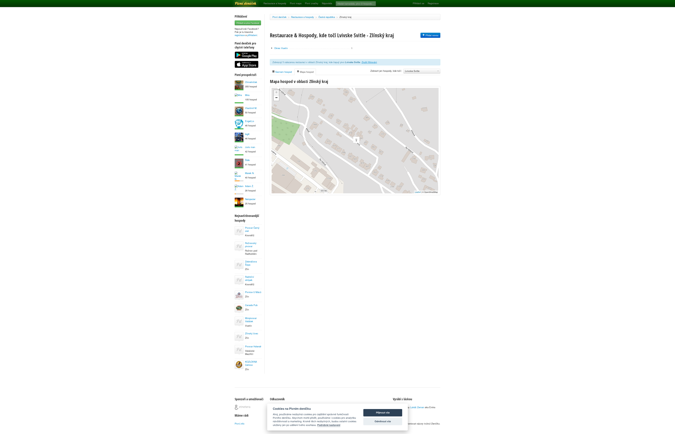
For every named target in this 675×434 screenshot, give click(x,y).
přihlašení (252, 35)
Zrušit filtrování (369, 62)
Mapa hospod (306, 71)
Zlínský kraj (345, 17)
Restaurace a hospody (274, 3)
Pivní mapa (295, 3)
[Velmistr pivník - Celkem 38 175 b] (239, 98)
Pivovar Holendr (253, 346)
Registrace (433, 3)
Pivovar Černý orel (252, 229)
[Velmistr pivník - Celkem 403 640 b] (239, 111)
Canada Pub (251, 305)
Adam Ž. (249, 186)
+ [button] (276, 92)
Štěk (247, 160)
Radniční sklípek (249, 278)
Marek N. (249, 173)
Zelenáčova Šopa (251, 263)
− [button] (276, 97)
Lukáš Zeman (417, 407)
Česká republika (327, 17)
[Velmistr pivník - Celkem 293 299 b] (239, 85)
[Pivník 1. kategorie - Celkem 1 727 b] (239, 176)
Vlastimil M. (251, 108)
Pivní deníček (241, 2)
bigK (247, 134)
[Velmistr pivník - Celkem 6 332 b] (239, 150)
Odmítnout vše (383, 421)
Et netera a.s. (242, 407)
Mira (247, 95)
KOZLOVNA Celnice (251, 363)
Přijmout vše (383, 412)
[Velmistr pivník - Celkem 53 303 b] (239, 124)
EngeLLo (249, 121)
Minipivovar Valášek (251, 319)
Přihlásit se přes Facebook (247, 22)
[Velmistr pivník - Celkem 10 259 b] (239, 163)
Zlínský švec (251, 333)
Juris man (250, 147)
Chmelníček (251, 82)
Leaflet (418, 192)
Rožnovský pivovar (250, 244)
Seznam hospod (283, 71)
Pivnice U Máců (253, 292)
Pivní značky (311, 3)
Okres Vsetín (281, 48)
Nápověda (327, 3)
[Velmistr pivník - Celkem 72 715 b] (239, 137)
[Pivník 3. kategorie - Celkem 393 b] (239, 189)
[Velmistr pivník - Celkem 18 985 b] (239, 202)
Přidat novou (431, 35)
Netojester (250, 199)
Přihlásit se (418, 3)
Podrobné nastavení (328, 425)
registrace (240, 35)
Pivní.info (239, 423)
